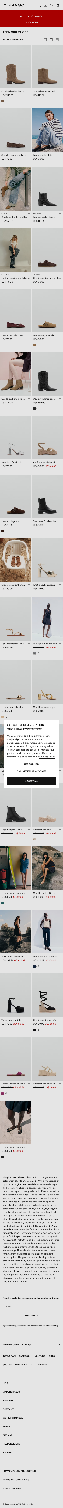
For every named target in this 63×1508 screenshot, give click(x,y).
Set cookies (31, 764)
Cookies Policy (47, 756)
